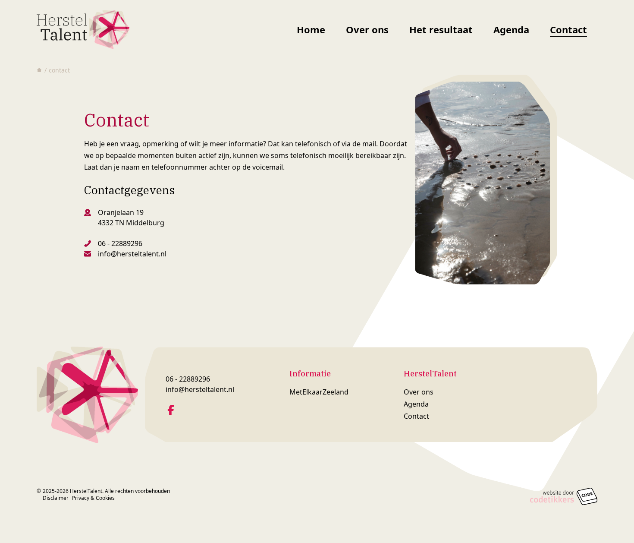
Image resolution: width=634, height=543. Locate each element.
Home (311, 29)
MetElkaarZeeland (318, 392)
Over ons (367, 29)
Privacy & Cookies (93, 498)
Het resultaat (441, 29)
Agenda (511, 29)
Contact (568, 29)
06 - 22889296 (120, 243)
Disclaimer (56, 498)
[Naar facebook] (171, 410)
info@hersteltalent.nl (132, 254)
